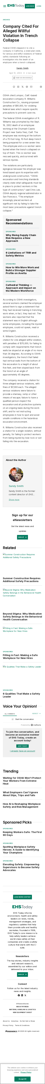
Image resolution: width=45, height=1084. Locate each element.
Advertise (14, 1021)
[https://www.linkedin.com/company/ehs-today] (22, 995)
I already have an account (22, 751)
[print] (41, 87)
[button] (4, 6)
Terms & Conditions (22, 1025)
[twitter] (22, 87)
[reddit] (27, 87)
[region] (22, 720)
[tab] (10, 714)
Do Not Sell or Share (27, 1021)
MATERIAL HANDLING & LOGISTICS (22, 1009)
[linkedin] (18, 87)
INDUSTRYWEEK (22, 1007)
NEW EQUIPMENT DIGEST (22, 1012)
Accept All (22, 1079)
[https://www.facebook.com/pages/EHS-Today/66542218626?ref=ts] (19, 995)
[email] (31, 87)
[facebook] (14, 87)
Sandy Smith (22, 68)
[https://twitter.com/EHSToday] (25, 995)
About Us (6, 1021)
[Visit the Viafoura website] (36, 725)
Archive (6, 20)
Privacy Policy (8, 1025)
